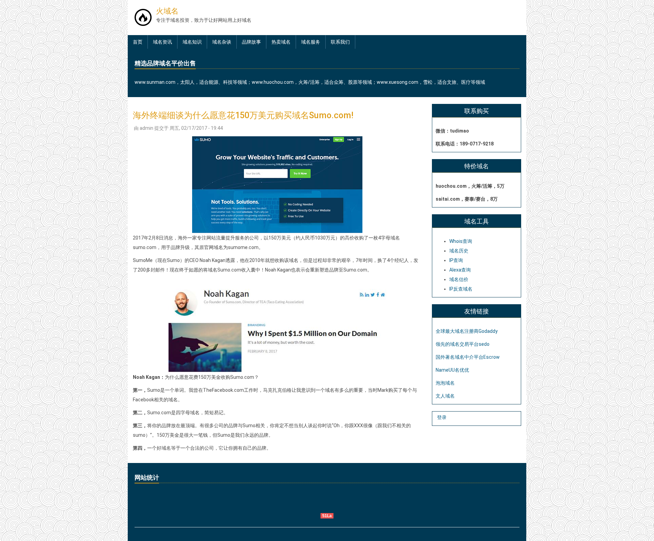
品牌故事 (251, 42)
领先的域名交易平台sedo (462, 344)
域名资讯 (162, 42)
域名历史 (458, 250)
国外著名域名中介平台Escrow (468, 357)
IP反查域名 (460, 289)
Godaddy (488, 331)
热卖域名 (281, 42)
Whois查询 (460, 241)
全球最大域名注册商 (457, 331)
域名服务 (310, 42)
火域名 (167, 10)
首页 (137, 42)
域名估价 (458, 279)
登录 (442, 417)
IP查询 (456, 260)
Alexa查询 (460, 270)
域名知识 (192, 42)
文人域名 (445, 396)
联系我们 (340, 42)
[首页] (143, 17)
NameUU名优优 (452, 370)
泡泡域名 (445, 383)
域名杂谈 (221, 42)
